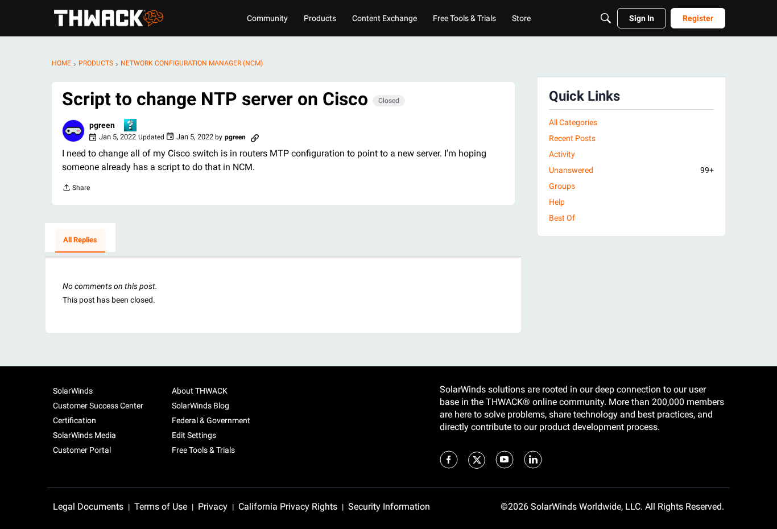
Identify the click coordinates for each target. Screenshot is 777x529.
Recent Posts (572, 138)
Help (557, 201)
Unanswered (631, 170)
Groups (562, 186)
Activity (562, 154)
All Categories (573, 122)
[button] (73, 130)
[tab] (80, 241)
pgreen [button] (102, 125)
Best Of (562, 217)
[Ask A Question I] (131, 126)
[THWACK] (109, 18)
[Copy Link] (255, 137)
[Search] (606, 18)
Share (76, 189)
